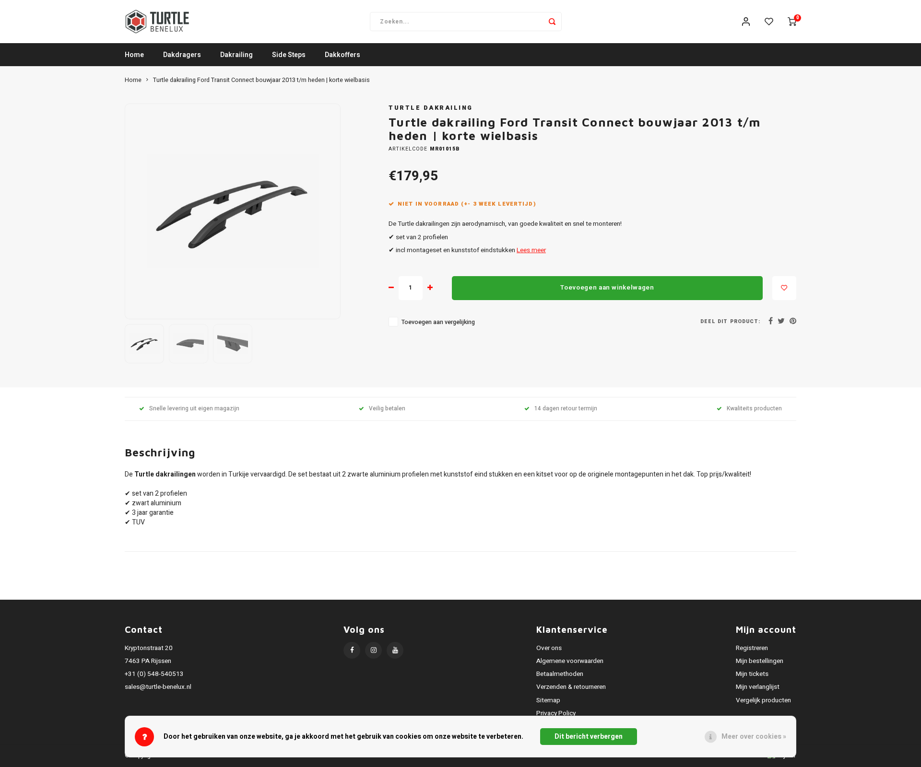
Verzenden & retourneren (571, 687)
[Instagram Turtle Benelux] (373, 650)
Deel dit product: (730, 321)
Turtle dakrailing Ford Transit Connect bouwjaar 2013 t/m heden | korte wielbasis (261, 80)
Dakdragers (182, 55)
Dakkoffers (342, 55)
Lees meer (531, 250)
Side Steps (289, 55)
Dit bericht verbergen (589, 737)
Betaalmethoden (559, 674)
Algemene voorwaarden (569, 661)
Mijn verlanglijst (757, 687)
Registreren (752, 648)
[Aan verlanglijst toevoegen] (784, 288)
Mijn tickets (752, 674)
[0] (792, 21)
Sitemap (548, 700)
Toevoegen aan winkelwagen (607, 287)
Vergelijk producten (763, 700)
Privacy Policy (556, 713)
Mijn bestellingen (759, 661)
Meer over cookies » (753, 737)
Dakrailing (236, 55)
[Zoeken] (552, 21)
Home (134, 55)
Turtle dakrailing (431, 108)
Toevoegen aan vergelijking (438, 322)
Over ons (549, 648)
